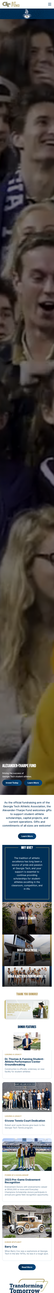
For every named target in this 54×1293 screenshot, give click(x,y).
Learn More (33, 782)
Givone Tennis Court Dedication (25, 1120)
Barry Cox (11, 1246)
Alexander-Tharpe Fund (19, 765)
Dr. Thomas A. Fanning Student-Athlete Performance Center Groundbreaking (24, 1061)
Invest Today (14, 783)
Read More (27, 1267)
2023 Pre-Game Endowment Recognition (22, 1181)
